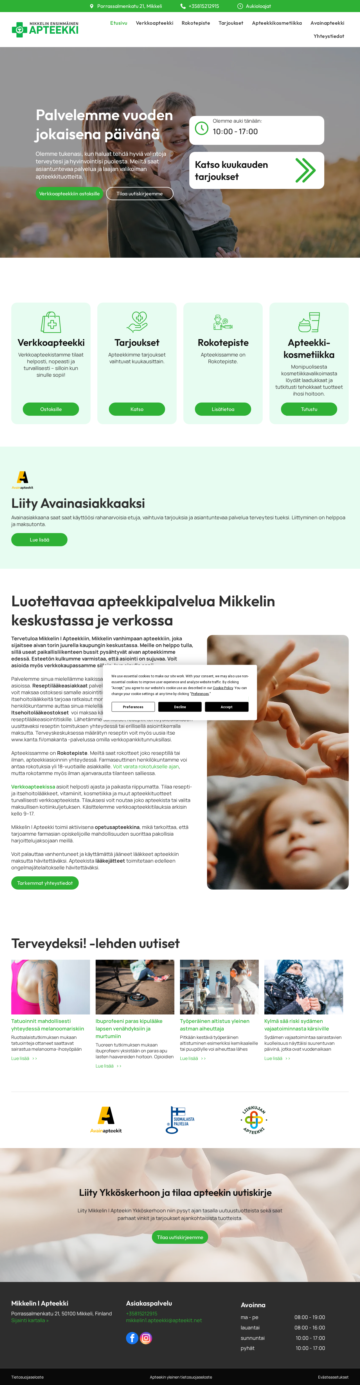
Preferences (133, 707)
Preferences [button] (200, 694)
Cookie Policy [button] (223, 688)
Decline (180, 707)
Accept (227, 707)
